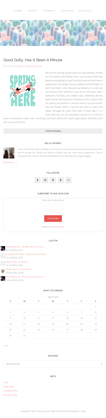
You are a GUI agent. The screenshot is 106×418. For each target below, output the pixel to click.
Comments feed (10, 390)
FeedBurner (59, 226)
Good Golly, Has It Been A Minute (32, 60)
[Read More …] (10, 162)
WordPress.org (10, 394)
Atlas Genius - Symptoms (17, 261)
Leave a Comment (33, 66)
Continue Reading (53, 131)
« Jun (5, 345)
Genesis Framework (70, 411)
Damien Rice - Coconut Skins (18, 269)
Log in (5, 382)
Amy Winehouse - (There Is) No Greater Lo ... (25, 276)
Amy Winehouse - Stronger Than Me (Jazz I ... (25, 246)
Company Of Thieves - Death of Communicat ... (26, 254)
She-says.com (44, 411)
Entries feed (8, 386)
